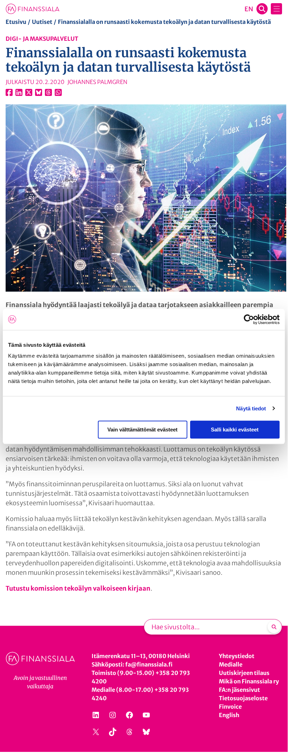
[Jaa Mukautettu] (48, 92)
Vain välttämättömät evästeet (142, 430)
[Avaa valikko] (276, 8)
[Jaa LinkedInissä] (18, 92)
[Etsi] (274, 626)
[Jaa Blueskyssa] (38, 92)
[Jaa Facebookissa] (9, 92)
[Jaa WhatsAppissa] (58, 92)
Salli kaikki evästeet (235, 430)
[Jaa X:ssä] (28, 92)
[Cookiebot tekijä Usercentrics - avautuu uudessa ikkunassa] (249, 319)
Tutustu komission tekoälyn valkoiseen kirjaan (78, 588)
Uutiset (42, 21)
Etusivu (16, 21)
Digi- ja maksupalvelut (42, 38)
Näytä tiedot (251, 408)
